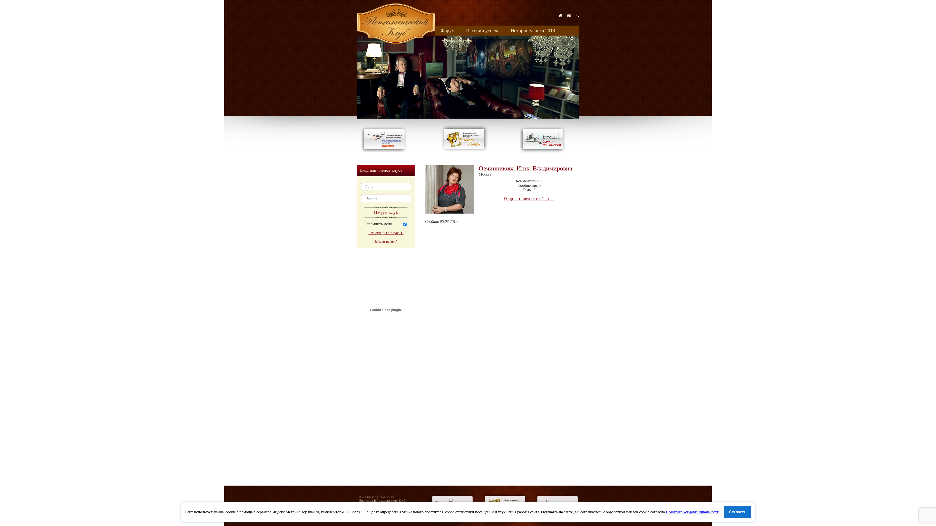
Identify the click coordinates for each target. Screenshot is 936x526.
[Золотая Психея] (464, 151)
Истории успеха (482, 30)
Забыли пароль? (386, 242)
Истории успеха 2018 (533, 30)
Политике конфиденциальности (692, 512)
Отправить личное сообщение (529, 199)
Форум (447, 30)
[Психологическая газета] (385, 151)
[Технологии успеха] (544, 154)
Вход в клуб (386, 212)
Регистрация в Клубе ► (386, 233)
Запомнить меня (378, 224)
